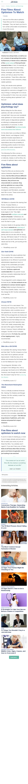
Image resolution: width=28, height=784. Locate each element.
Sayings (3, 524)
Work (2, 628)
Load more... (14, 657)
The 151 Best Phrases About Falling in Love (14, 527)
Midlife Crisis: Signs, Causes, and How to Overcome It (13, 652)
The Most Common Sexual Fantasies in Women (10, 548)
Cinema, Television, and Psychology (14, 6)
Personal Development (7, 649)
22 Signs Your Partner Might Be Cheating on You (12, 569)
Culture (3, 6)
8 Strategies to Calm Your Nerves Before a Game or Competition (13, 610)
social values (9, 63)
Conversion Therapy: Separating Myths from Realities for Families (13, 506)
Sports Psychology (6, 607)
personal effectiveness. (8, 149)
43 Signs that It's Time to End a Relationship (12, 589)
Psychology (4, 503)
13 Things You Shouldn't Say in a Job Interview (13, 631)
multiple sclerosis (17, 214)
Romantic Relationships (7, 566)
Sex (2, 545)
